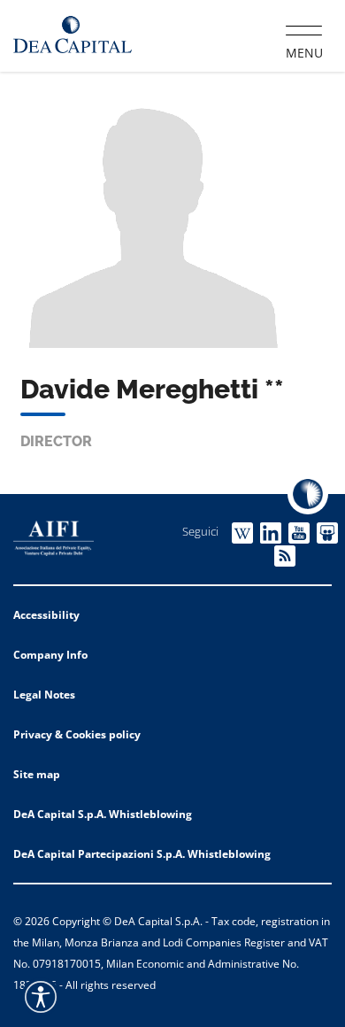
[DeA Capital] (72, 35)
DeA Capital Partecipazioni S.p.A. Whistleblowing (142, 853)
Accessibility (46, 614)
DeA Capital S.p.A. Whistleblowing (102, 814)
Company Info (50, 654)
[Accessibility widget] (40, 996)
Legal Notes (44, 694)
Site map (36, 774)
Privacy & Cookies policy (77, 734)
